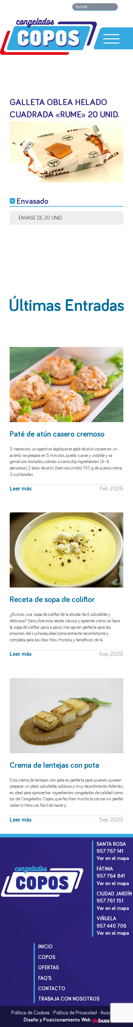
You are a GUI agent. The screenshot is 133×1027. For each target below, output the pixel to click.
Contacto (51, 988)
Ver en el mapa (113, 858)
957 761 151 (110, 901)
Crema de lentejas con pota (54, 765)
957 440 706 (112, 926)
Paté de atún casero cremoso (57, 434)
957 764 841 (111, 876)
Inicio (45, 946)
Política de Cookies (30, 1012)
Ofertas (48, 967)
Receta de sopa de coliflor (52, 600)
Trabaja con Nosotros (68, 999)
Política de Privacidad (75, 1012)
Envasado (32, 201)
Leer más (21, 489)
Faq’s (44, 978)
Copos (46, 957)
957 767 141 (110, 851)
